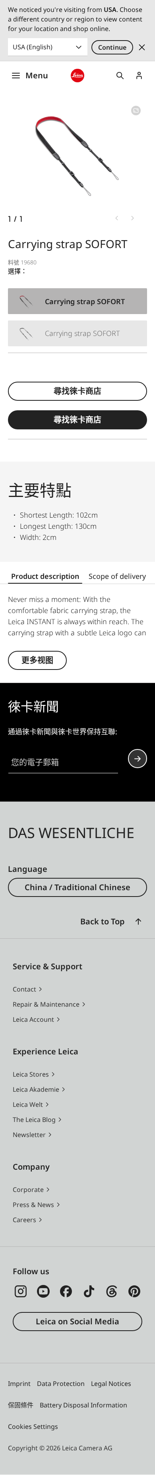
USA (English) (32, 47)
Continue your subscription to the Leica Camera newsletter (137, 758)
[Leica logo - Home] (77, 75)
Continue (112, 47)
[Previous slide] (117, 218)
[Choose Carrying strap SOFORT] (77, 301)
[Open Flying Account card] (139, 75)
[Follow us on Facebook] (66, 1291)
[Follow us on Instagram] (21, 1291)
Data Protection (61, 1383)
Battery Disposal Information (83, 1405)
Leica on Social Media (77, 1321)
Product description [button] (45, 576)
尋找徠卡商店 (77, 391)
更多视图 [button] (37, 660)
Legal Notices (111, 1383)
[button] (138, 921)
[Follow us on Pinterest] (134, 1291)
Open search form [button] (120, 75)
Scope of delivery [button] (117, 576)
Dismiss (142, 47)
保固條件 (20, 1405)
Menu (36, 75)
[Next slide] (133, 218)
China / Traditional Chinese (77, 887)
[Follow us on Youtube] (43, 1291)
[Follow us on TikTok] (89, 1291)
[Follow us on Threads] (112, 1291)
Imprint (19, 1383)
